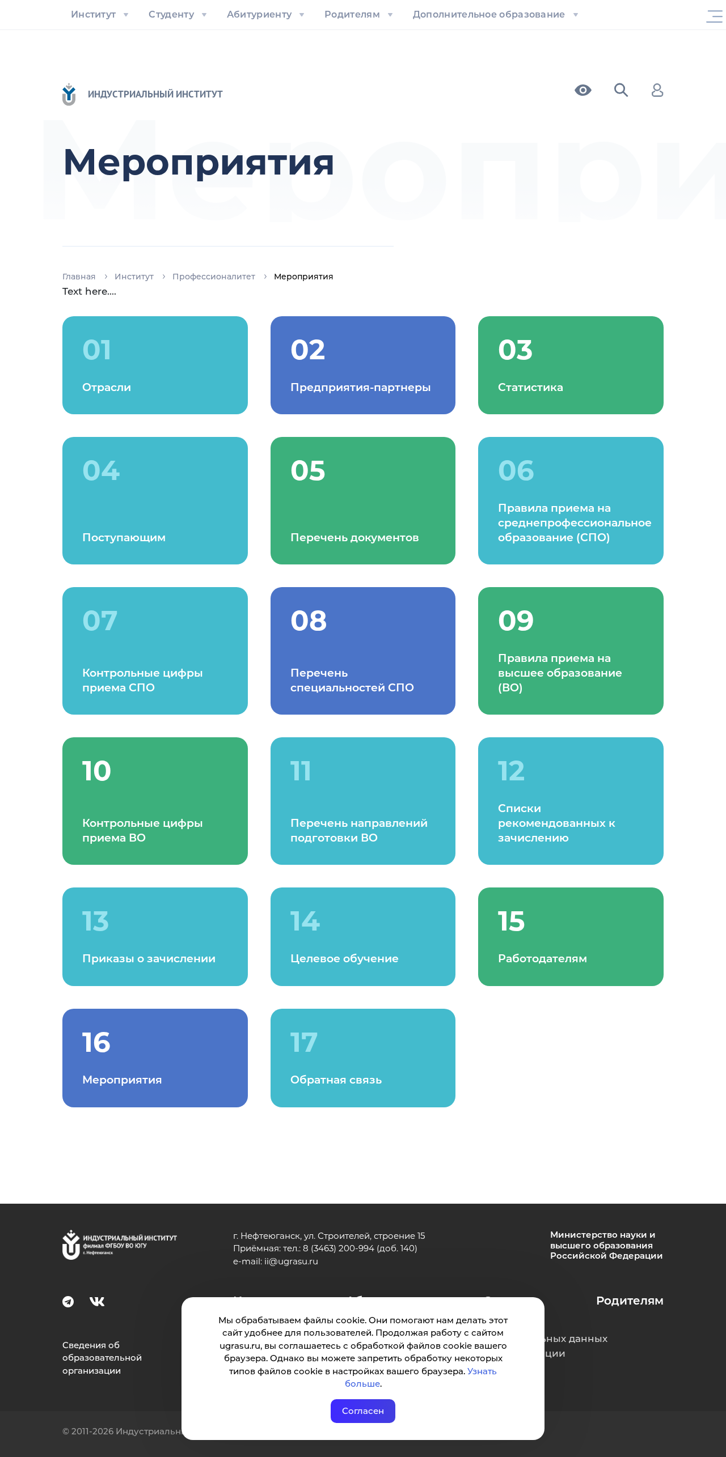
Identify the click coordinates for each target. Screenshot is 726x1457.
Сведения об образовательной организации (102, 1358)
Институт (93, 14)
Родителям (352, 14)
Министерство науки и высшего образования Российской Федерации (606, 1245)
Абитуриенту (259, 14)
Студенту (171, 14)
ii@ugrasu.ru (291, 1261)
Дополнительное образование (489, 14)
